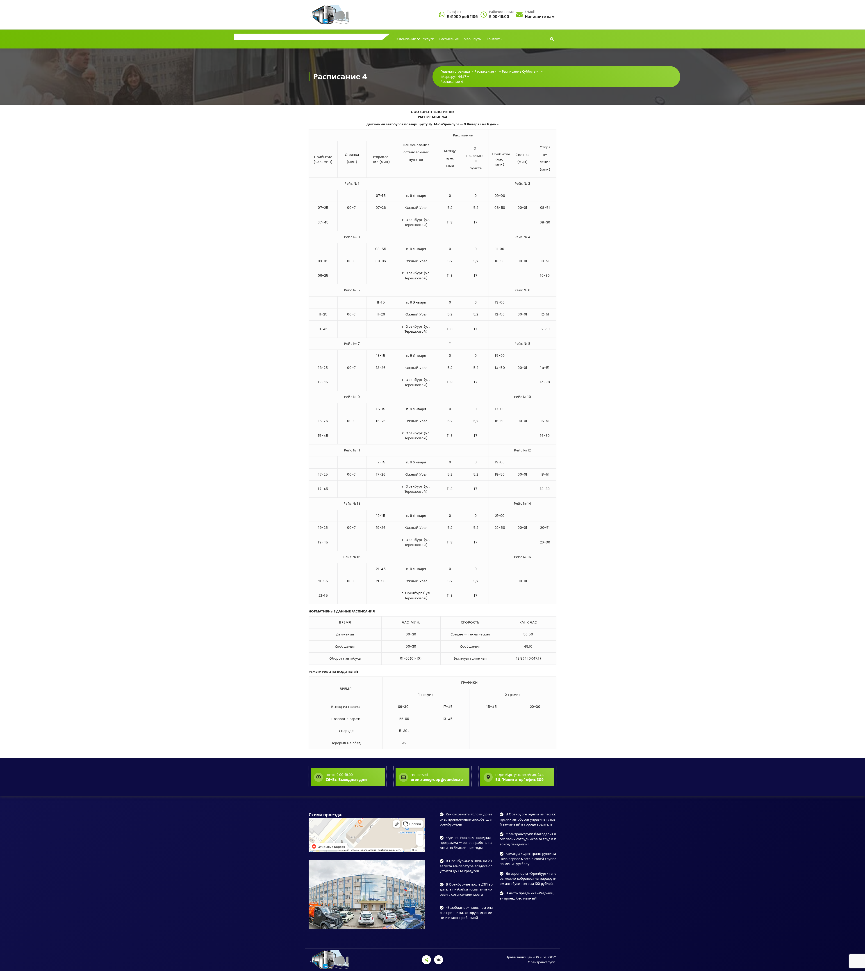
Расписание (449, 39)
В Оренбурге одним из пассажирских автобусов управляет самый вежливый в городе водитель (528, 819)
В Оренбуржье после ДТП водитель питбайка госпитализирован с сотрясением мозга (466, 889)
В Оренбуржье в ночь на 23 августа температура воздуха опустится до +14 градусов (466, 865)
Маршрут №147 (453, 76)
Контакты (494, 39)
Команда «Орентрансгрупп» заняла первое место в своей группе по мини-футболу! (528, 858)
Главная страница (455, 71)
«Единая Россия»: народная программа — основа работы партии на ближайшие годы (466, 842)
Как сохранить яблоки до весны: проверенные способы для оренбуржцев (466, 819)
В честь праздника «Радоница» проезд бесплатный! (526, 896)
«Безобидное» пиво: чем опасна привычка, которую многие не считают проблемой (466, 912)
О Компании (406, 39)
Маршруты (473, 39)
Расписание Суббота (518, 71)
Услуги (428, 39)
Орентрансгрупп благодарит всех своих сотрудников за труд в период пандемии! (528, 839)
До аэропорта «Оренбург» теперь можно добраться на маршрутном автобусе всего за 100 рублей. (528, 878)
